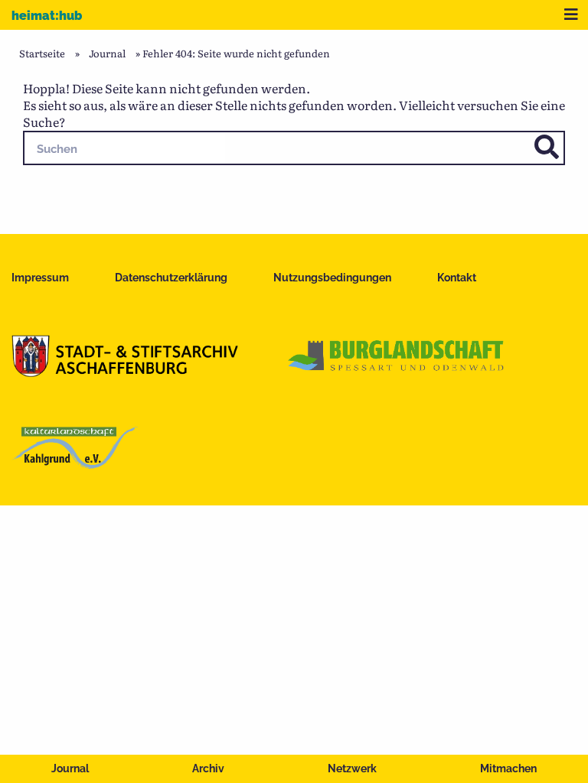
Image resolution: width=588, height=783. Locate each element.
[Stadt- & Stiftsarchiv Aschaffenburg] (124, 371)
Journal (70, 768)
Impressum (40, 277)
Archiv (208, 768)
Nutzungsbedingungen (332, 277)
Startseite (42, 53)
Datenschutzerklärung (171, 277)
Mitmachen (508, 768)
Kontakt (456, 277)
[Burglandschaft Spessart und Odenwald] (396, 371)
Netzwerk (352, 768)
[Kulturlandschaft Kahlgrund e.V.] (74, 463)
